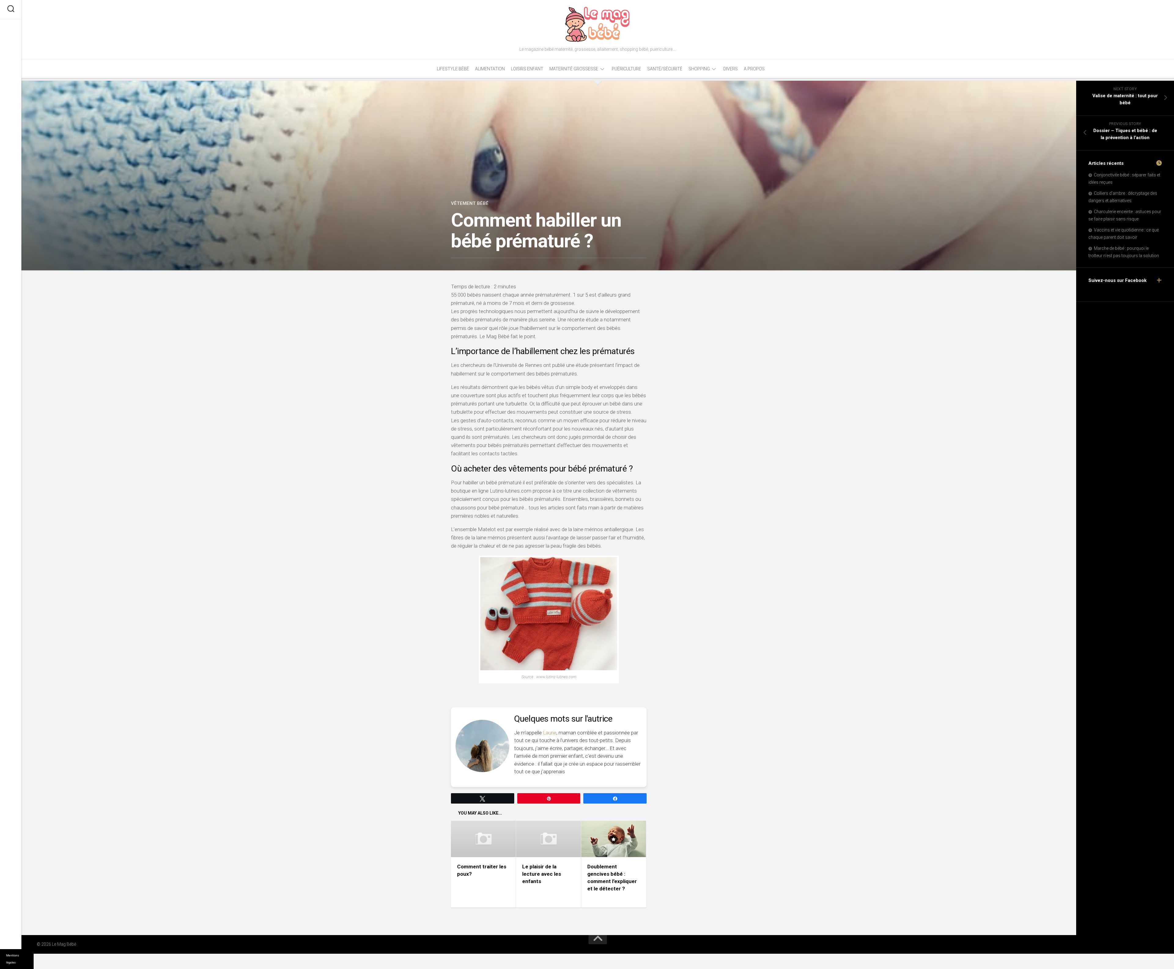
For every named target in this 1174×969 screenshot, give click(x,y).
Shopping (699, 68)
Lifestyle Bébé (453, 68)
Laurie (549, 733)
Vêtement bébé (470, 203)
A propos (754, 68)
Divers (730, 68)
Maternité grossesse (573, 68)
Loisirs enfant (527, 68)
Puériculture (626, 68)
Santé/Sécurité (664, 68)
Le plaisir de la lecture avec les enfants (541, 874)
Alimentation (490, 68)
